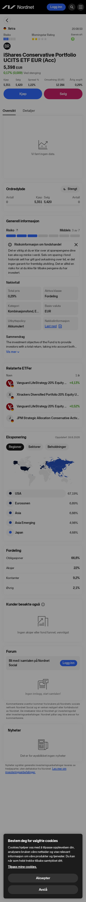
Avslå (43, 889)
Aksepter (43, 878)
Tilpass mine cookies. (22, 867)
